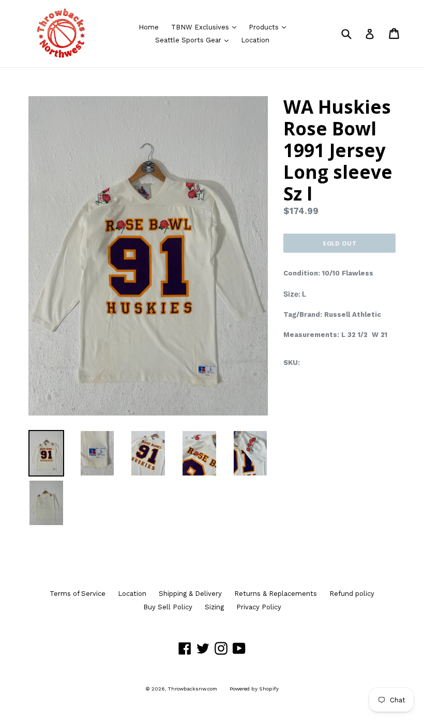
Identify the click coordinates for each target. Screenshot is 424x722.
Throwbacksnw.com (192, 689)
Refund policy (351, 593)
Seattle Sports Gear (194, 40)
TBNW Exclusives (206, 27)
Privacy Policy (258, 607)
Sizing (214, 607)
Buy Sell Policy (167, 607)
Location (255, 40)
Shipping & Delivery (190, 593)
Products (270, 27)
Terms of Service (77, 593)
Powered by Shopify (254, 689)
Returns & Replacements (275, 593)
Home (149, 27)
